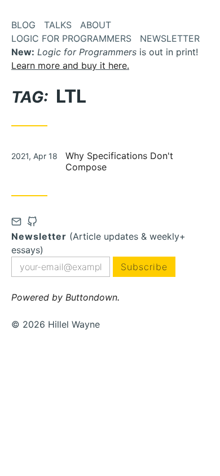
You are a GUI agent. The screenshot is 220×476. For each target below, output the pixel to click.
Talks (58, 24)
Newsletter (170, 38)
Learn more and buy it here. (70, 65)
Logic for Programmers (71, 38)
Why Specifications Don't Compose (119, 161)
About (95, 24)
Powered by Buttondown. (65, 297)
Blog (23, 24)
